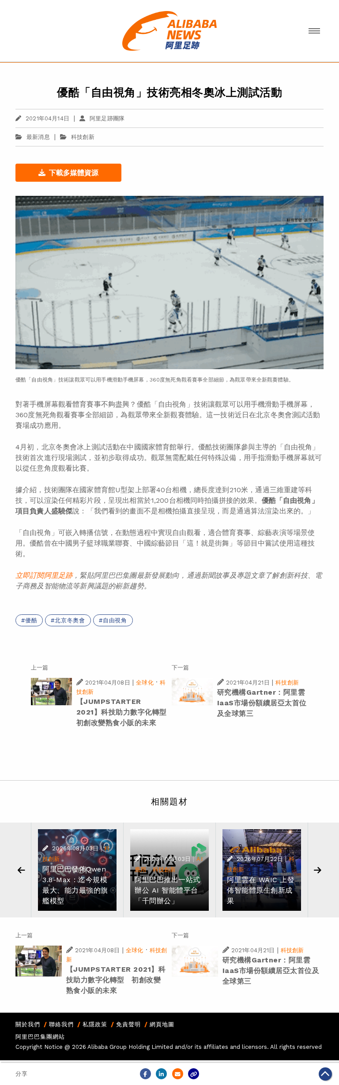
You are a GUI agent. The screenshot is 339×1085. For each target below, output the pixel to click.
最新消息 (38, 137)
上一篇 (39, 667)
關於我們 (27, 1024)
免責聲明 (128, 1024)
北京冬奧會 (70, 620)
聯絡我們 (61, 1024)
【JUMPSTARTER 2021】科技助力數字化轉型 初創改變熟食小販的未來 (125, 712)
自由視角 (115, 620)
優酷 (31, 620)
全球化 (144, 682)
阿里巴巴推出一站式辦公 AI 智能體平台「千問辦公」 (167, 890)
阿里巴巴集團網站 (40, 1036)
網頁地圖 (162, 1024)
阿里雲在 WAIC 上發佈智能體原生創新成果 (260, 890)
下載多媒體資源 (73, 172)
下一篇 (180, 667)
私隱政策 (95, 1024)
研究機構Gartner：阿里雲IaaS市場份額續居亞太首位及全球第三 (262, 703)
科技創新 (82, 137)
